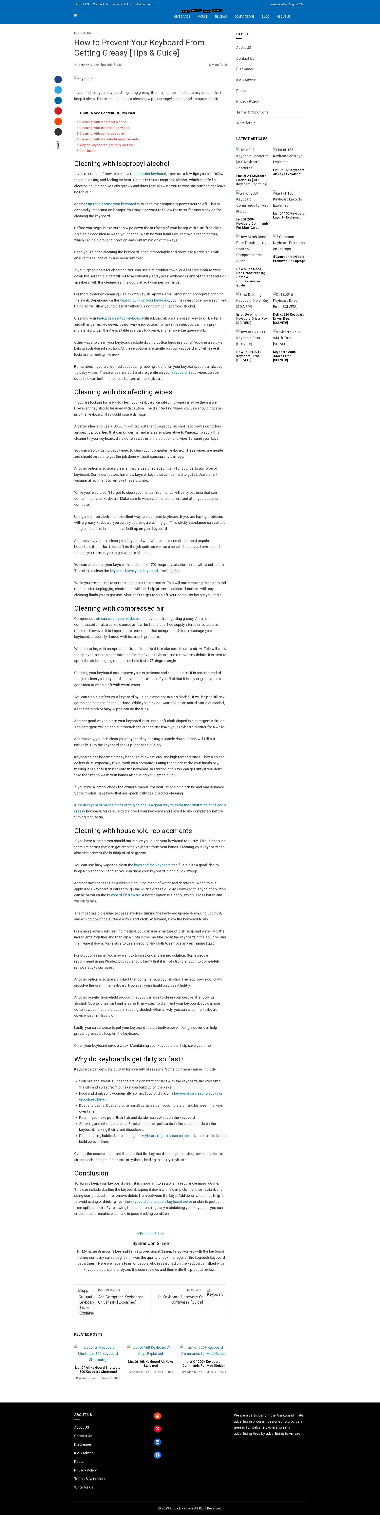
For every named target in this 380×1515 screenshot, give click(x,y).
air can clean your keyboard (118, 619)
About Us (284, 16)
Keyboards (184, 15)
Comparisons (245, 16)
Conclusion (86, 151)
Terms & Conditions (252, 112)
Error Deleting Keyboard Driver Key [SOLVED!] (251, 319)
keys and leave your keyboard (134, 571)
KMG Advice (246, 80)
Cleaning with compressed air (100, 133)
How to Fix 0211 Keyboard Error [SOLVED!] (248, 356)
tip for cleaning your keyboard (112, 204)
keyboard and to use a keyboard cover (161, 1201)
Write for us (246, 123)
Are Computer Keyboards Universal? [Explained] (120, 1297)
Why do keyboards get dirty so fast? (105, 145)
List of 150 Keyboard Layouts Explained (289, 215)
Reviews (221, 16)
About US (82, 4)
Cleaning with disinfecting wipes (102, 128)
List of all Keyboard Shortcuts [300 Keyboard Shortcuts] (98, 1370)
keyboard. (180, 372)
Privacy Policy (122, 4)
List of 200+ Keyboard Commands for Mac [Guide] (203, 1364)
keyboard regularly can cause (165, 1136)
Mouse (204, 15)
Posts (241, 91)
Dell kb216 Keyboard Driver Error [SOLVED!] (288, 319)
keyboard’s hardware (124, 895)
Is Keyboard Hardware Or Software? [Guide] (180, 1297)
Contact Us (100, 4)
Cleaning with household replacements (107, 139)
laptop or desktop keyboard (119, 318)
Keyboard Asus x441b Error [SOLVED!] (284, 356)
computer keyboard (150, 174)
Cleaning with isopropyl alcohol (101, 122)
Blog (265, 16)
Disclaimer (143, 4)
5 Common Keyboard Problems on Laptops (289, 259)
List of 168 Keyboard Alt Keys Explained (150, 1364)
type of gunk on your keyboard (144, 300)
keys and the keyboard (152, 865)
